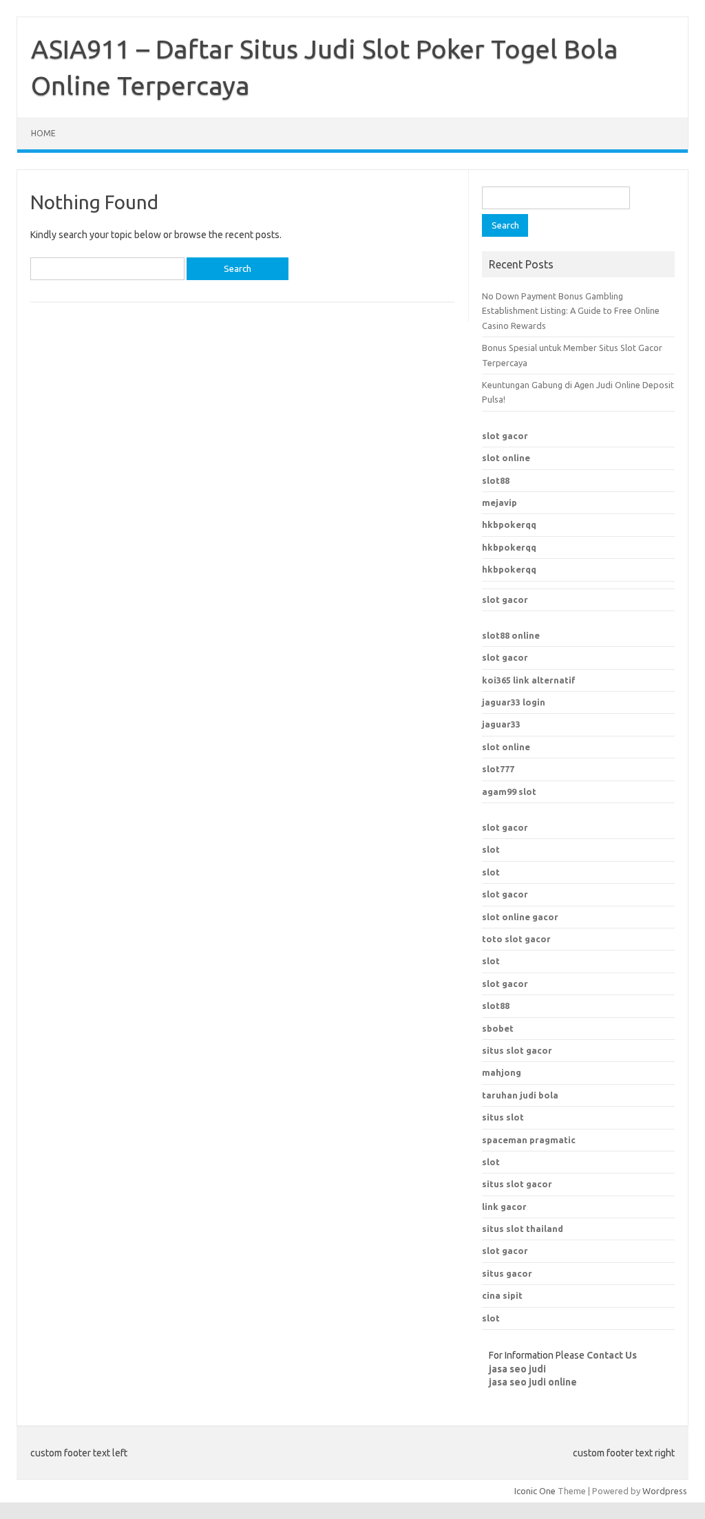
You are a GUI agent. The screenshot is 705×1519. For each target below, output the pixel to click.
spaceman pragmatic (529, 1140)
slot (491, 849)
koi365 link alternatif (529, 680)
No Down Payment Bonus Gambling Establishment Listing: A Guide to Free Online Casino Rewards (571, 310)
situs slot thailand (522, 1228)
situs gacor (507, 1273)
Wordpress (664, 1491)
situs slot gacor (517, 1184)
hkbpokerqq (509, 524)
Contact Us (612, 1355)
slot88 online (511, 635)
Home (43, 133)
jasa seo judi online (533, 1382)
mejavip (499, 502)
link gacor (504, 1206)
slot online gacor (520, 917)
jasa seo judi (517, 1368)
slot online (506, 458)
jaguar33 (501, 724)
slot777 (498, 769)
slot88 (495, 480)
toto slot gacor (516, 939)
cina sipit (502, 1295)
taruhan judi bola (520, 1095)
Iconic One (535, 1491)
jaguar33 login (513, 702)
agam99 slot (509, 791)
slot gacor (505, 435)
